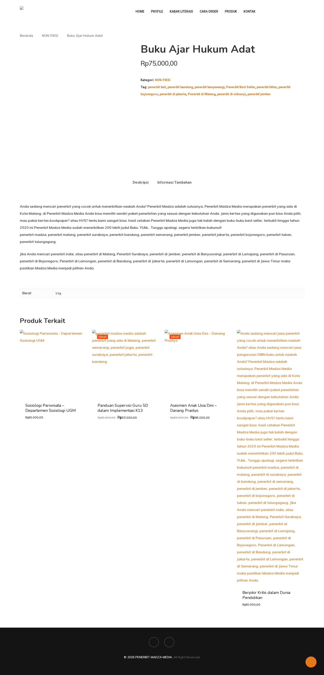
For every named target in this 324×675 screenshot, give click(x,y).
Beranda (26, 36)
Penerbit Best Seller (240, 87)
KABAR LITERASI (181, 11)
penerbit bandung (180, 87)
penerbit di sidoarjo (231, 94)
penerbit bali (157, 87)
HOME (140, 11)
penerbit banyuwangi (210, 87)
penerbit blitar (267, 87)
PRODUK (231, 11)
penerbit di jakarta (173, 94)
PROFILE (157, 11)
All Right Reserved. (186, 657)
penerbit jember (259, 94)
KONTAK (249, 11)
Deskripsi (141, 182)
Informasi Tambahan (174, 182)
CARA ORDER (209, 11)
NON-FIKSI (50, 36)
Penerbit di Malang (202, 94)
